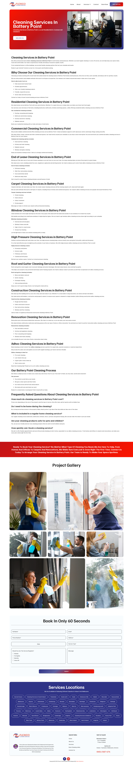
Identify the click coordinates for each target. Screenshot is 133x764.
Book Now (104, 4)
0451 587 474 (20, 38)
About (79, 4)
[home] (18, 4)
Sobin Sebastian (80, 761)
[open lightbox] (28, 501)
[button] (87, 4)
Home (72, 4)
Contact (96, 4)
